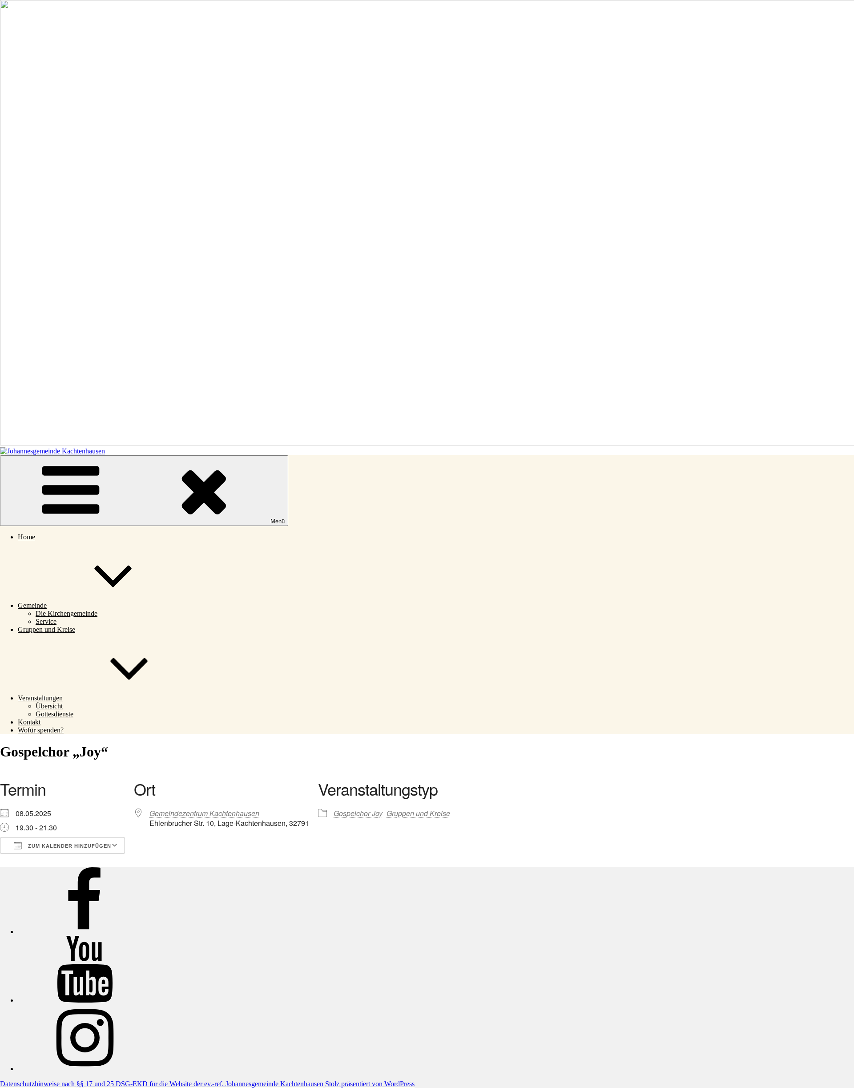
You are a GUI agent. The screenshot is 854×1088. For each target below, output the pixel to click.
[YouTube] (84, 1000)
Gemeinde (32, 605)
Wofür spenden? (41, 730)
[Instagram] (84, 1068)
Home (26, 537)
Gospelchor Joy (358, 813)
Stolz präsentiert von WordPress (370, 1084)
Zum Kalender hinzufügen (68, 846)
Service (46, 621)
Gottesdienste (54, 714)
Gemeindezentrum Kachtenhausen (204, 813)
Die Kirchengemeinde (66, 613)
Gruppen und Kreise (46, 629)
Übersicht (49, 706)
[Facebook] (84, 931)
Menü (277, 521)
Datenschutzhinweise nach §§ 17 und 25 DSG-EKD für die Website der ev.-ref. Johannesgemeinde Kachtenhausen (161, 1084)
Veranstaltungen (40, 698)
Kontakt (29, 722)
